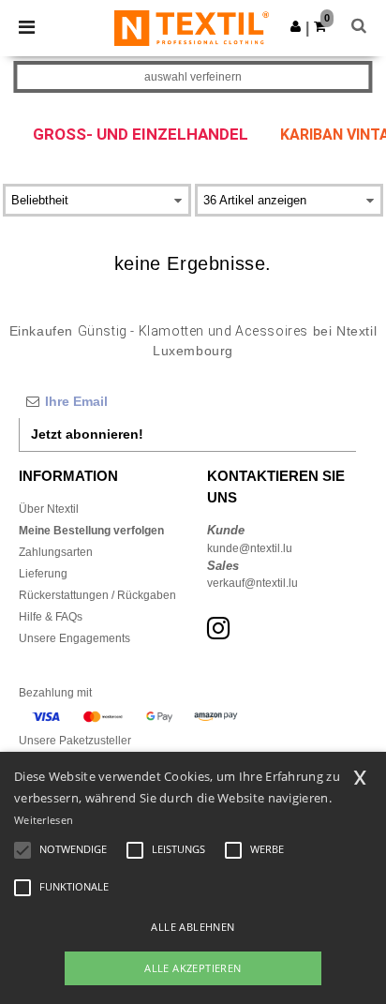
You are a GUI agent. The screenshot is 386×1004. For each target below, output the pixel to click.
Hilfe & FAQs (50, 616)
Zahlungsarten (56, 552)
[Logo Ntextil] (191, 27)
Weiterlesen (43, 820)
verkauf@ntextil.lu (252, 583)
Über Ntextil (49, 509)
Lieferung (43, 573)
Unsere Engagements (74, 638)
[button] (295, 26)
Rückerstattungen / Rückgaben (97, 595)
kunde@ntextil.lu (249, 548)
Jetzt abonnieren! (87, 434)
